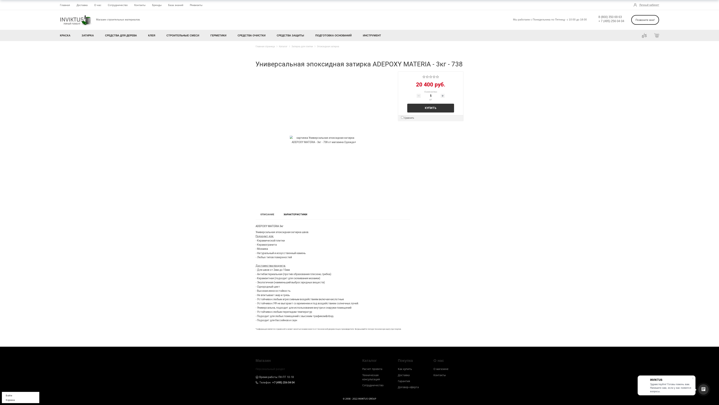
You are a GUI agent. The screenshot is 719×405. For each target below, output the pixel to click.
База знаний (175, 5)
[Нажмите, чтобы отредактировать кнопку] (644, 35)
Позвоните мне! (645, 19)
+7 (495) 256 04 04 (283, 382)
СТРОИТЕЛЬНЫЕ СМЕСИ (182, 35)
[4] (434, 76)
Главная (65, 5)
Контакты (139, 5)
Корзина (10, 400)
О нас (97, 5)
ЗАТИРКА (88, 35)
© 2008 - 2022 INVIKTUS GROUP (359, 398)
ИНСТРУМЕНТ (372, 35)
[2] (427, 76)
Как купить (405, 369)
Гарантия (404, 381)
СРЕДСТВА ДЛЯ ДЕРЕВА (121, 35)
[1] (424, 76)
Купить (430, 108)
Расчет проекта (372, 369)
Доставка (82, 5)
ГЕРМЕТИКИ (218, 35)
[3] (430, 76)
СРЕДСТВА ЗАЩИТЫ (290, 35)
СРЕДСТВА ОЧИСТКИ (252, 35)
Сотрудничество (118, 5)
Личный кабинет (649, 4)
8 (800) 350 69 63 (610, 17)
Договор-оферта (408, 387)
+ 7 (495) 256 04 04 (611, 21)
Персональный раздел (270, 369)
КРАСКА (65, 35)
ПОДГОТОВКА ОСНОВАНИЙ (333, 35)
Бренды (157, 5)
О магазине (440, 369)
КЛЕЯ (151, 35)
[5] (437, 76)
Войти (9, 395)
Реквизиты (196, 5)
